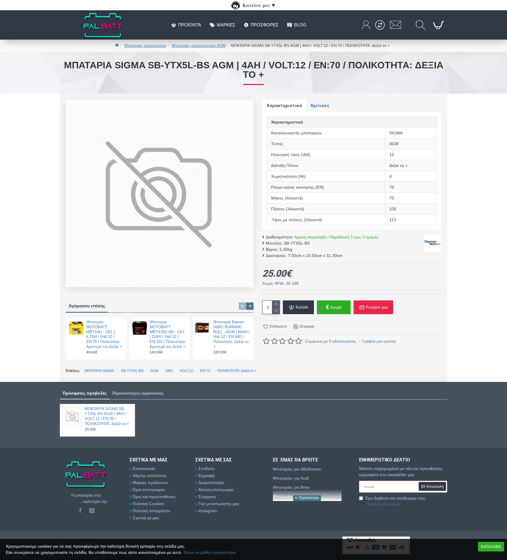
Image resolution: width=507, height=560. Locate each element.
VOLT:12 (186, 371)
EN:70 (205, 371)
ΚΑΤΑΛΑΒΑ (491, 546)
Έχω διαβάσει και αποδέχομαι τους (395, 501)
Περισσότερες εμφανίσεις (137, 393)
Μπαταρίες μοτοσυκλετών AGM (199, 45)
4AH (169, 371)
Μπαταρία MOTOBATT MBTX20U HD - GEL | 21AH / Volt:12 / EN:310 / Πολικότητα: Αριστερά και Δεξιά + (168, 334)
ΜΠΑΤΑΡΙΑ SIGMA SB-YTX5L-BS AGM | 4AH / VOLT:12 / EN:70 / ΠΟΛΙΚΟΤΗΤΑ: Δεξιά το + (107, 416)
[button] (242, 306)
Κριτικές (320, 105)
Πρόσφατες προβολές (85, 393)
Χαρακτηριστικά (284, 105)
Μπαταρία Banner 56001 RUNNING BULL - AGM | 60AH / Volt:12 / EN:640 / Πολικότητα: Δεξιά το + (231, 334)
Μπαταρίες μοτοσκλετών (145, 45)
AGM (154, 371)
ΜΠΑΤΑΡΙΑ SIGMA (99, 371)
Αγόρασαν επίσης (87, 305)
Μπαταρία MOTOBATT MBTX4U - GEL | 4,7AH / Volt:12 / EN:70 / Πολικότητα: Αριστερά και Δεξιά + (104, 334)
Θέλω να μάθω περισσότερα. (210, 552)
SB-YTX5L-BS (132, 371)
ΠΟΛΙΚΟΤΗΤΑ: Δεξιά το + (236, 371)
